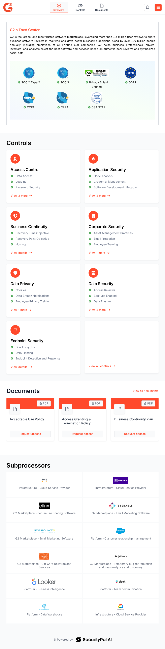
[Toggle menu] (158, 7)
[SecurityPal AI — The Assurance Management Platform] (93, 639)
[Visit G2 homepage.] (8, 7)
